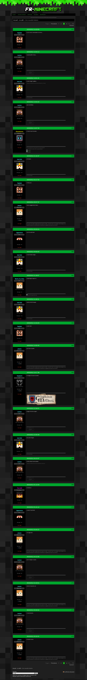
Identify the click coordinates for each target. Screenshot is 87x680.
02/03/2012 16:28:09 (33, 29)
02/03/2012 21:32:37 (33, 156)
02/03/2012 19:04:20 (33, 102)
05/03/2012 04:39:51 (33, 583)
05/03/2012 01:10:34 (33, 484)
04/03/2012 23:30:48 (33, 434)
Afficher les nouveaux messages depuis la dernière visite (24, 675)
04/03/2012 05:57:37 (33, 202)
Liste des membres (22, 14)
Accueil (13, 14)
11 (73, 24)
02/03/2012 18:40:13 (33, 52)
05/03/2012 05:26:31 (33, 636)
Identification (43, 14)
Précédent (54, 24)
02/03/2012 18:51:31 (33, 78)
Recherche (30, 14)
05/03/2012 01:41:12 (33, 507)
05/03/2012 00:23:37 (33, 458)
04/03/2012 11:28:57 (33, 275)
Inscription (36, 14)
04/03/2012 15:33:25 (33, 323)
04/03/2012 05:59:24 (33, 229)
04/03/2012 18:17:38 (33, 372)
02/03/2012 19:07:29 (33, 128)
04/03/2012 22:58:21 (33, 408)
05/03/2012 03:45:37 (33, 529)
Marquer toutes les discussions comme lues (22, 676)
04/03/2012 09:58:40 (33, 251)
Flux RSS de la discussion (69, 672)
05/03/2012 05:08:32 (33, 610)
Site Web (20, 220)
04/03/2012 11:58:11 (33, 299)
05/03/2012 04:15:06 (33, 556)
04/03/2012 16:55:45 (33, 345)
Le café (21, 20)
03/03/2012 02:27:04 (33, 179)
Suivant (71, 25)
